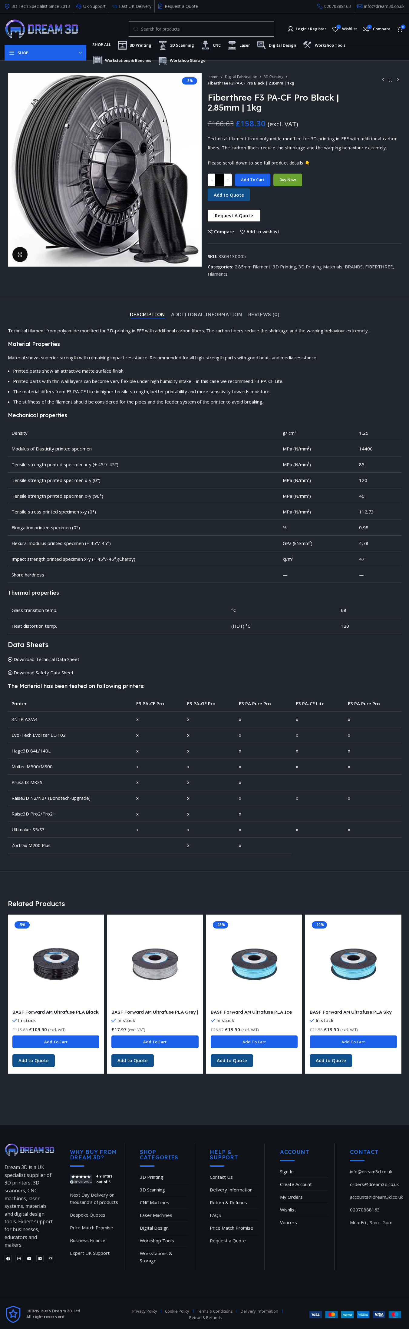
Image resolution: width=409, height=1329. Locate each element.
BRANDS (354, 267)
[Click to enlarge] (20, 254)
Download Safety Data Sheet (43, 672)
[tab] (147, 314)
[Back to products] (390, 79)
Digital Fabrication (241, 76)
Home (213, 76)
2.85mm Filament (252, 267)
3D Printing (273, 76)
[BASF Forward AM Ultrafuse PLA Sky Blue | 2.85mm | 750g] (353, 962)
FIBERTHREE (379, 267)
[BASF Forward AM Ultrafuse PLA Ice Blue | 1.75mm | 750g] (254, 962)
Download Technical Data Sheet (45, 659)
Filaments (218, 274)
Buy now (287, 179)
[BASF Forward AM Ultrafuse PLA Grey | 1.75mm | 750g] (155, 962)
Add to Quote (229, 195)
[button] (234, 215)
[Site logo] (42, 28)
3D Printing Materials (320, 267)
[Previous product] (383, 79)
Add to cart (252, 179)
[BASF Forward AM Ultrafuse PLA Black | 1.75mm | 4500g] (56, 962)
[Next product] (397, 79)
